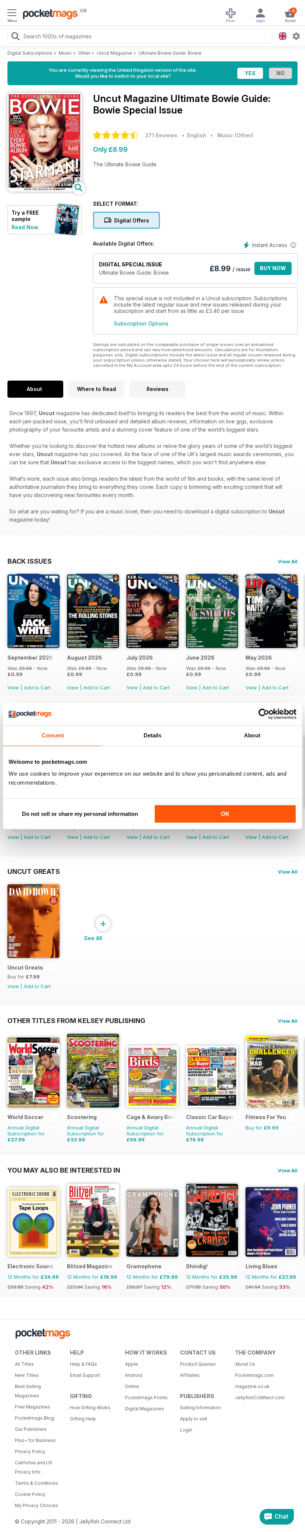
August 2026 (84, 657)
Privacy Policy (30, 1451)
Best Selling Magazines (28, 1391)
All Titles (24, 1364)
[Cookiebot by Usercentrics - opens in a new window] (263, 713)
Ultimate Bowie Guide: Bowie (170, 53)
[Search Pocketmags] (15, 37)
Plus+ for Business (35, 1440)
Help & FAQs (83, 1364)
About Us (245, 1364)
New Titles (27, 1375)
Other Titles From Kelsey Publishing (76, 1020)
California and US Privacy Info (33, 1467)
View (13, 687)
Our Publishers (31, 1429)
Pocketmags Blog (34, 1418)
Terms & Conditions (36, 1483)
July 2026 (139, 657)
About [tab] (252, 735)
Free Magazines (32, 1407)
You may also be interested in (63, 1170)
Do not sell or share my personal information (80, 814)
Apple (131, 1364)
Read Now (25, 227)
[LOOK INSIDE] (44, 189)
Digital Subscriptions (29, 53)
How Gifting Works (90, 1407)
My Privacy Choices (36, 1505)
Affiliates (190, 1375)
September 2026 (30, 657)
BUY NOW (273, 268)
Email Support (85, 1375)
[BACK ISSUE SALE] (33, 646)
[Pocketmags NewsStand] (48, 14)
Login (186, 1430)
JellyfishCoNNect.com (260, 1397)
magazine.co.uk (252, 1386)
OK (225, 814)
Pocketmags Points (146, 1397)
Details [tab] (153, 735)
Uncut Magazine (114, 53)
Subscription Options (141, 323)
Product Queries (198, 1364)
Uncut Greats (33, 871)
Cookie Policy (30, 1494)
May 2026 (258, 657)
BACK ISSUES (29, 561)
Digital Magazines (144, 1408)
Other (84, 53)
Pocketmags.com (254, 1375)
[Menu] (11, 13)
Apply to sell (193, 1419)
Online (132, 1386)
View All (288, 561)
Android (133, 1375)
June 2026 (200, 657)
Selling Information (200, 1407)
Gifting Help (83, 1419)
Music (65, 53)
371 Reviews (161, 135)
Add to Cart (37, 687)
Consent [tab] (53, 735)
